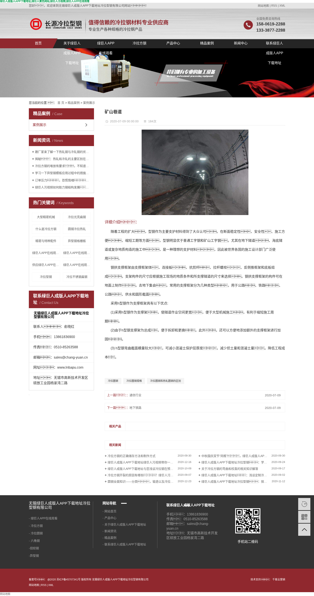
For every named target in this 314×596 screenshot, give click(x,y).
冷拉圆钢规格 (134, 380)
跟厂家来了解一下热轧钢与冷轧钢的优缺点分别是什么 (63, 152)
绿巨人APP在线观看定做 (77, 253)
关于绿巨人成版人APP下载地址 (72, 44)
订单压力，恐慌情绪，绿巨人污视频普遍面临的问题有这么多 (63, 180)
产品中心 (173, 43)
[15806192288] (304, 504)
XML (282, 5)
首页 (38, 43)
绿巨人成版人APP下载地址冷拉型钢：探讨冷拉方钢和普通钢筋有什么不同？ (243, 481)
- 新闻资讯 (110, 531)
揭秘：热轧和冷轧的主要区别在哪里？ (63, 159)
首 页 (60, 102)
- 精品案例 (110, 537)
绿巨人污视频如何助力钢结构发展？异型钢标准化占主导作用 (63, 187)
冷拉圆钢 (113, 380)
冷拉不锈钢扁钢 (76, 276)
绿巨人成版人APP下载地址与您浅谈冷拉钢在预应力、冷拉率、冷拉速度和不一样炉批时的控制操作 (149, 468)
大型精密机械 (46, 217)
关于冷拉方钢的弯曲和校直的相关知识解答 (229, 468)
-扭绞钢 (34, 548)
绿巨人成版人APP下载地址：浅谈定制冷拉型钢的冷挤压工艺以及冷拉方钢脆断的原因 (243, 475)
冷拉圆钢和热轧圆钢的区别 (165, 380)
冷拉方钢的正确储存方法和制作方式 (132, 456)
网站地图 (263, 5)
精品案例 (207, 43)
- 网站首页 (110, 511)
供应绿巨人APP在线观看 (46, 265)
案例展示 (89, 102)
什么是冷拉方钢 (45, 229)
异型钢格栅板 (77, 241)
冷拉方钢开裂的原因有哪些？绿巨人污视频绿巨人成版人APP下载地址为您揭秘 (149, 475)
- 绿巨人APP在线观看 (43, 518)
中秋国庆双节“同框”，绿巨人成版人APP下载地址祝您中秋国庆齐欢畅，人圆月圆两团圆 (243, 456)
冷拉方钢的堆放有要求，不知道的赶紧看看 (63, 166)
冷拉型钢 (46, 276)
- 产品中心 (109, 518)
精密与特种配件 (45, 241)
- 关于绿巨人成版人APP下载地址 (124, 524)
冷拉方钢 (139, 43)
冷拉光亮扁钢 (77, 217)
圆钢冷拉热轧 (77, 229)
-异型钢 (34, 555)
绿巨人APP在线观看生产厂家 (46, 253)
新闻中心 (241, 43)
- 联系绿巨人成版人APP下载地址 (124, 544)
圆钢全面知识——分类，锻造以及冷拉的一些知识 (146, 481)
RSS (274, 5)
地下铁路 (135, 407)
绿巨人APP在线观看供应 (77, 265)
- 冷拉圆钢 (36, 533)
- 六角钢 (34, 540)
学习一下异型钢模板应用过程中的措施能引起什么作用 (63, 173)
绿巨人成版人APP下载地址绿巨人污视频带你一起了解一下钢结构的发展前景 (149, 462)
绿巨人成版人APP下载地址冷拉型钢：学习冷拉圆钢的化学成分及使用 (243, 462)
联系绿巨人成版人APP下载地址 (274, 44)
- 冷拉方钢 (36, 525)
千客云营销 (278, 579)
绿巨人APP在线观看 (105, 44)
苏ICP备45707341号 (69, 579)
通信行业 (135, 395)
